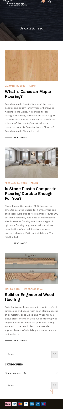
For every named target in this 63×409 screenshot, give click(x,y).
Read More (20, 137)
